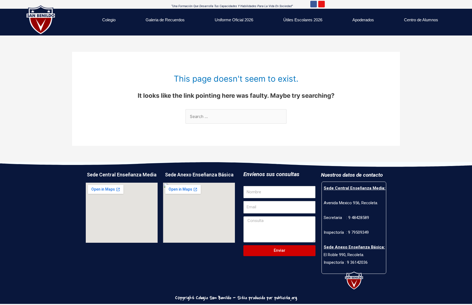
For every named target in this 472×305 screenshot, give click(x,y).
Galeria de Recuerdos (165, 19)
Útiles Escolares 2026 (302, 19)
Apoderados (363, 19)
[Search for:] (236, 116)
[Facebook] (313, 4)
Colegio (109, 19)
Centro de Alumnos (421, 19)
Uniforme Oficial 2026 (234, 19)
